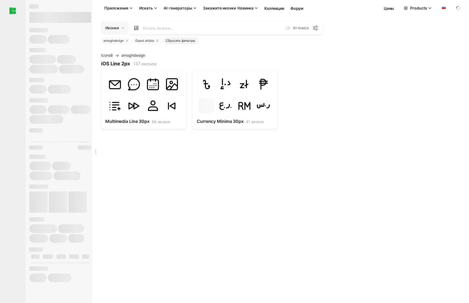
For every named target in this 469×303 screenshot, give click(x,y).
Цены (389, 8)
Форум (296, 8)
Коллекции (274, 8)
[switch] (288, 28)
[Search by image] (136, 28)
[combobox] (443, 8)
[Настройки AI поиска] (315, 28)
